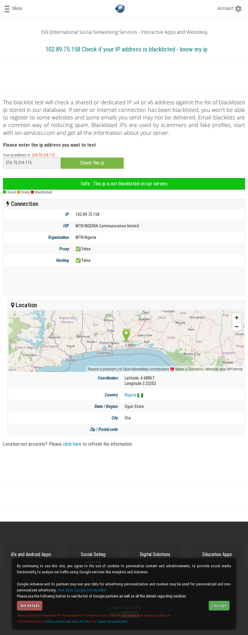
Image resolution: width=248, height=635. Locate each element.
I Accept (219, 605)
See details (29, 605)
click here (72, 444)
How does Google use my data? (82, 590)
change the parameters (112, 621)
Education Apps (217, 558)
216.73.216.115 (43, 155)
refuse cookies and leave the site (67, 621)
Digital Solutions (155, 558)
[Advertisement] (123, 280)
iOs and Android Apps (31, 558)
